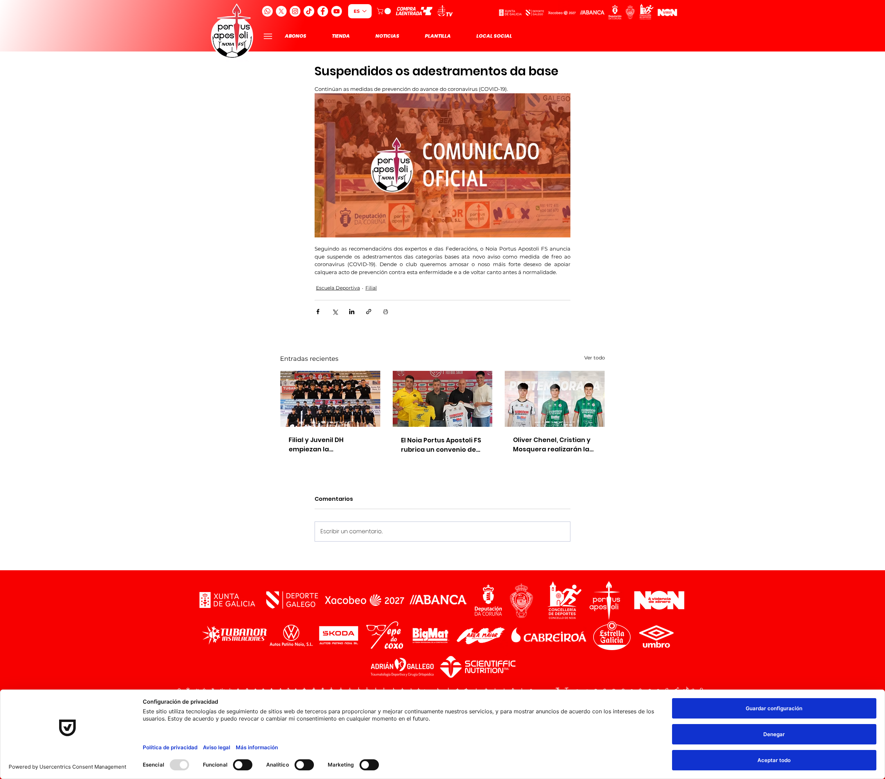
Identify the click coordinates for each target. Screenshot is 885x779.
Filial (371, 288)
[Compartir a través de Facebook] (318, 311)
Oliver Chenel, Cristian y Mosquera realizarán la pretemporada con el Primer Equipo (551, 444)
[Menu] (268, 36)
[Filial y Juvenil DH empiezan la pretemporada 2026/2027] (330, 399)
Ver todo (594, 358)
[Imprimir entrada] (385, 311)
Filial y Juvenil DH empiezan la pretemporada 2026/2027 (330, 444)
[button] (384, 11)
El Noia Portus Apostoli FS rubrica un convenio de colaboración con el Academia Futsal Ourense (441, 445)
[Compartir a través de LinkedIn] (351, 311)
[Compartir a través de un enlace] (368, 311)
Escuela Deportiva (338, 288)
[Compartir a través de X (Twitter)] (335, 311)
